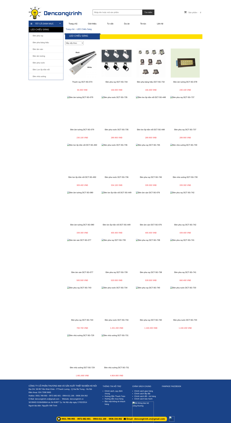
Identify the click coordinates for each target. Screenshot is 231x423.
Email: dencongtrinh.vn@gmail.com (145, 419)
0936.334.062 (82, 396)
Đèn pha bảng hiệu (41, 42)
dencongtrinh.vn (77, 399)
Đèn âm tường (39, 56)
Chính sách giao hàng (143, 391)
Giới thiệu (92, 24)
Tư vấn (110, 24)
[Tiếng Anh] (187, 2)
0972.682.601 (55, 396)
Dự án (127, 24)
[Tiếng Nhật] (191, 2)
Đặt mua (90, 77)
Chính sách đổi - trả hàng (145, 396)
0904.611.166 (68, 396)
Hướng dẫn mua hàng (114, 399)
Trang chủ (73, 24)
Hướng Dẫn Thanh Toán (115, 396)
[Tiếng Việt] (182, 2)
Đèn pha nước (39, 63)
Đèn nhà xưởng (39, 76)
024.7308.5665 (44, 392)
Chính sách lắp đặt (142, 393)
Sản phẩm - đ (194, 12)
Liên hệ (160, 24)
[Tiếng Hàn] (200, 2)
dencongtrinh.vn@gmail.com (47, 399)
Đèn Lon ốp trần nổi (41, 69)
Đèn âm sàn (38, 49)
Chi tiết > (74, 77)
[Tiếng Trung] (196, 2)
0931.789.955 (41, 396)
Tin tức (143, 24)
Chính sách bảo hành (143, 399)
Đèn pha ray (38, 36)
